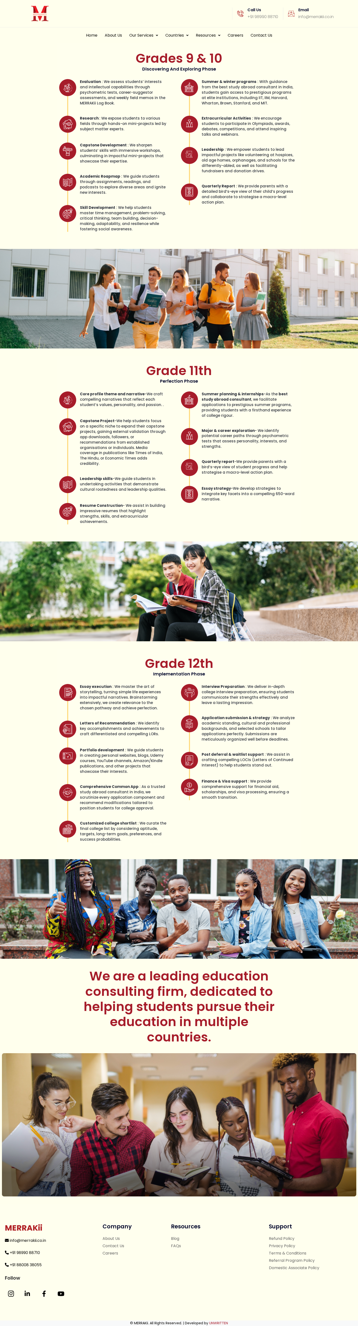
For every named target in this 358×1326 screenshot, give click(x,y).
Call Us (254, 10)
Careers (235, 35)
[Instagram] (11, 1293)
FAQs (176, 1246)
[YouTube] (60, 1293)
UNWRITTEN (218, 1323)
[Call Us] (240, 13)
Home (91, 35)
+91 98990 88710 (24, 1252)
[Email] (291, 13)
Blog (175, 1238)
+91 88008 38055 (25, 1265)
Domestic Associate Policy (294, 1268)
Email (303, 10)
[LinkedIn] (27, 1293)
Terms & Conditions (287, 1253)
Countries (174, 35)
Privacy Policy (282, 1246)
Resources (206, 35)
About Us (113, 35)
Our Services (141, 35)
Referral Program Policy (292, 1260)
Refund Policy (281, 1238)
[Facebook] (44, 1293)
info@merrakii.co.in (27, 1240)
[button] (144, 35)
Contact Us (261, 35)
